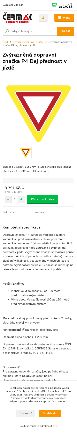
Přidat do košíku (42, 199)
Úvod (5, 42)
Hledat (65, 31)
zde (55, 426)
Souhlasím (50, 413)
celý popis (43, 171)
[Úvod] (17, 17)
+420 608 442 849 (13, 5)
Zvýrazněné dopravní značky (28, 42)
